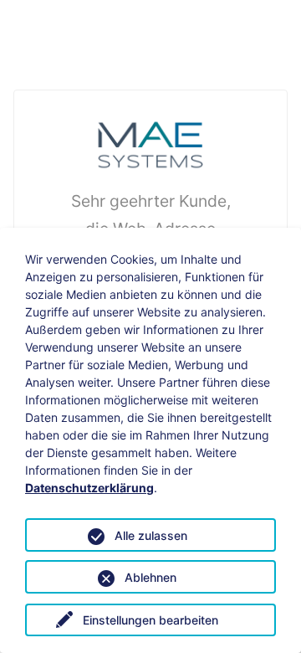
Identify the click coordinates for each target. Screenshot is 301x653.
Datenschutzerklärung (89, 488)
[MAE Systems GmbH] (150, 143)
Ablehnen (150, 577)
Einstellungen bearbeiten (150, 620)
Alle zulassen (151, 535)
